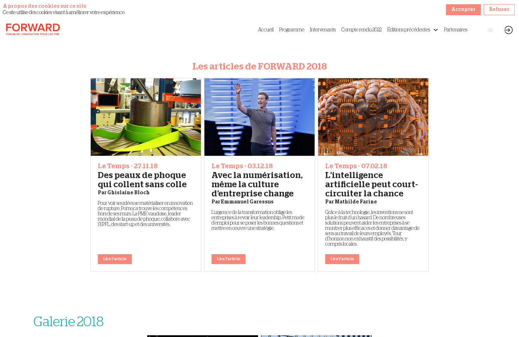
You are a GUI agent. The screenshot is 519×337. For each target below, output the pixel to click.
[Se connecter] (508, 30)
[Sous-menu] (435, 30)
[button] (482, 30)
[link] (266, 30)
